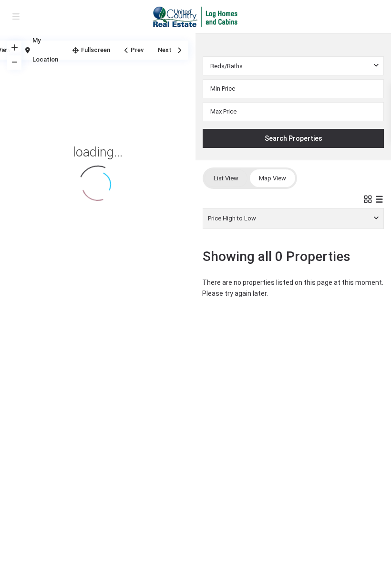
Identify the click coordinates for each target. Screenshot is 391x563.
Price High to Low (232, 218)
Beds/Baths (226, 66)
